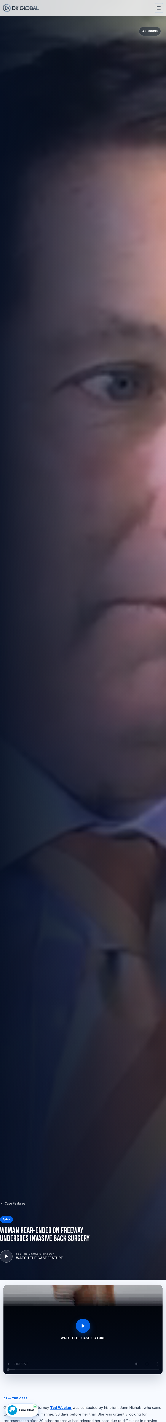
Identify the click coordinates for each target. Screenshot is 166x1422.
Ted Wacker (61, 1407)
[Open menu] (158, 8)
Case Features (15, 1203)
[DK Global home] (21, 8)
